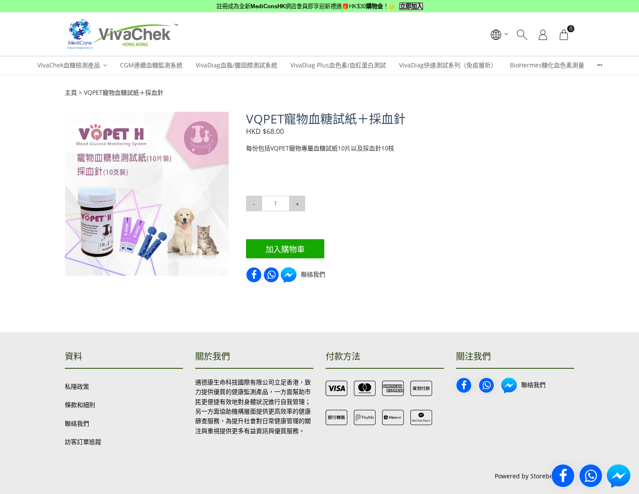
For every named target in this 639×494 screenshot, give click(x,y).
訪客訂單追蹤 (83, 441)
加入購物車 (285, 249)
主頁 (71, 92)
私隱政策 (77, 386)
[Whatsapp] (271, 275)
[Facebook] (254, 275)
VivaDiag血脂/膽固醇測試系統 (236, 65)
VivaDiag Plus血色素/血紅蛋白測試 (338, 65)
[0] (564, 34)
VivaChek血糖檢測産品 (68, 65)
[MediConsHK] (122, 34)
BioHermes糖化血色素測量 (547, 65)
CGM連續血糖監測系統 (151, 65)
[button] (221, 120)
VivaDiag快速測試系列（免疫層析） (448, 65)
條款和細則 (80, 405)
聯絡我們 (77, 423)
